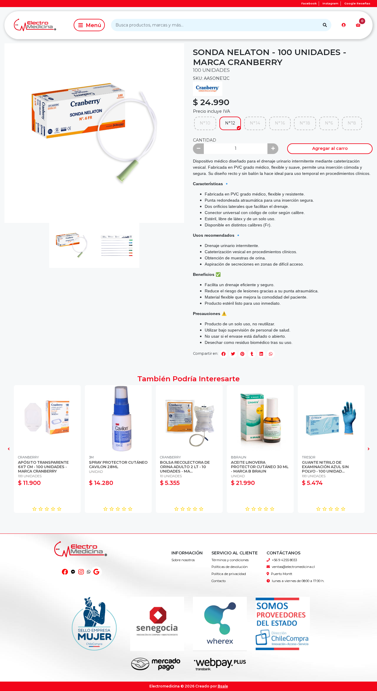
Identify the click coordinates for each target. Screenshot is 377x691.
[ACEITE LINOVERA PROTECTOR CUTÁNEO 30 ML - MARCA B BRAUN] (260, 418)
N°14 (255, 123)
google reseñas (357, 3)
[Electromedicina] (38, 25)
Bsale (223, 686)
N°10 (205, 123)
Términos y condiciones (230, 560)
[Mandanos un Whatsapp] (88, 572)
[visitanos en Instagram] (81, 571)
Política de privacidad (228, 574)
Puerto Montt (281, 574)
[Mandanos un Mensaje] (73, 572)
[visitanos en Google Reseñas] (96, 571)
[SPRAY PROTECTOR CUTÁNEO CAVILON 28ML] (118, 418)
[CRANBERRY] (207, 88)
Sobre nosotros (183, 560)
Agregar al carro (330, 148)
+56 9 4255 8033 (284, 560)
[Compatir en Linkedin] (261, 354)
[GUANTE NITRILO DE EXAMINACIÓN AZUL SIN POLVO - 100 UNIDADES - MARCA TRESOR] (331, 418)
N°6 (329, 123)
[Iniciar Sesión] (344, 25)
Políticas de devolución (229, 567)
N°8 (352, 123)
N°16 (280, 123)
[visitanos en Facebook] (64, 571)
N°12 (230, 123)
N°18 (305, 123)
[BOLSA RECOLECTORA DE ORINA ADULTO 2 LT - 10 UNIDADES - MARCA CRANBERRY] (189, 418)
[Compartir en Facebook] (223, 354)
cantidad (204, 140)
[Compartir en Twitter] (233, 354)
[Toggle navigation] (89, 25)
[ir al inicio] (81, 555)
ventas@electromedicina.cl (293, 567)
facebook (309, 3)
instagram (330, 3)
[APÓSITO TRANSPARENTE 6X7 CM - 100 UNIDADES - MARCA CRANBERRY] (47, 418)
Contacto (218, 581)
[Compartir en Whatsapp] (271, 354)
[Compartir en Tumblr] (252, 354)
